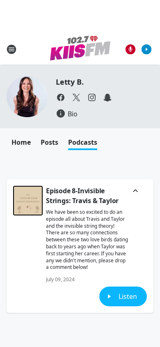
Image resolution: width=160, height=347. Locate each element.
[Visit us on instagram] (92, 97)
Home (21, 142)
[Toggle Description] (135, 191)
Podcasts (82, 142)
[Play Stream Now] (146, 49)
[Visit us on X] (76, 97)
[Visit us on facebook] (61, 97)
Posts (49, 142)
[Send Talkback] (130, 49)
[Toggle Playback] (28, 200)
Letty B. (69, 82)
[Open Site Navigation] (11, 49)
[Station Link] (80, 49)
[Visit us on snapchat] (107, 97)
